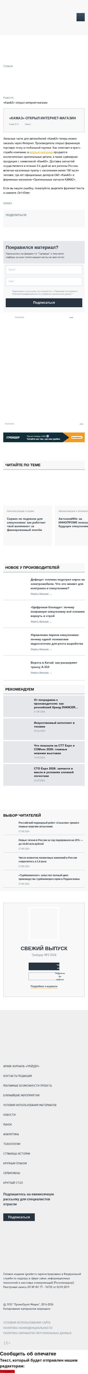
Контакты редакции (17, 1076)
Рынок (7, 1124)
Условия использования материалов (29, 1105)
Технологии (11, 1144)
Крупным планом (15, 1163)
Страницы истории (16, 1153)
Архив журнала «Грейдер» (21, 1066)
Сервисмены (11, 1173)
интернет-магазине (41, 152)
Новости (8, 97)
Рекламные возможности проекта (27, 1085)
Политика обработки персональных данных (37, 1333)
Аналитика (11, 1134)
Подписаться (44, 302)
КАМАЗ (7, 203)
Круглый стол (13, 1183)
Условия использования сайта (27, 1322)
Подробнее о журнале (44, 986)
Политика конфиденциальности (27, 1328)
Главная (8, 66)
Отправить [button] (7, 1371)
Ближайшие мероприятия (21, 1095)
